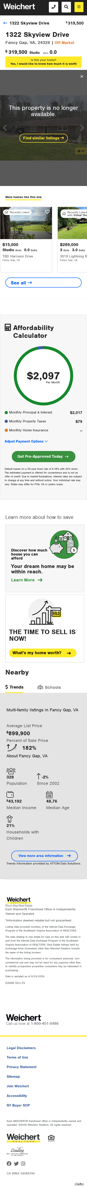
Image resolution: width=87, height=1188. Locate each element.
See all (19, 283)
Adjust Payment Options (24, 441)
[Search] (66, 7)
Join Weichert (18, 1086)
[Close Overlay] (81, 76)
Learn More (26, 580)
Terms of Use (17, 1057)
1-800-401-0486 (45, 1023)
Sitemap (13, 1076)
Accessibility (17, 1096)
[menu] (79, 7)
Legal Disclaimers (21, 1048)
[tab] (14, 688)
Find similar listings (41, 138)
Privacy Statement (21, 1067)
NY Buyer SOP (18, 1105)
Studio (34, 52)
